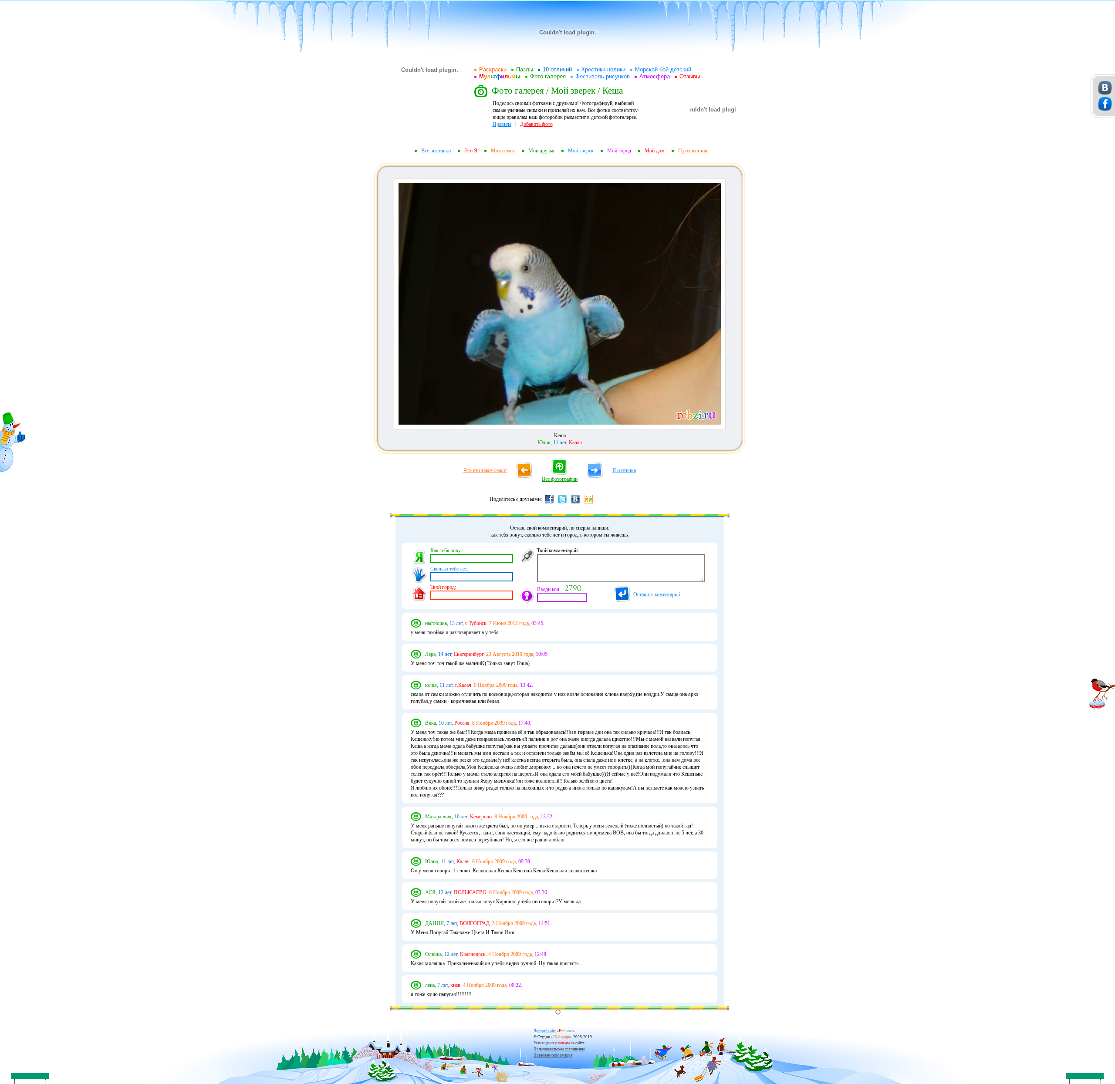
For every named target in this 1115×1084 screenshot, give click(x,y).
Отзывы (689, 76)
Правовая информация (553, 1055)
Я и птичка (624, 470)
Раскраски (493, 69)
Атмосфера (654, 76)
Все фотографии (560, 479)
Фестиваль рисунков (602, 76)
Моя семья (503, 151)
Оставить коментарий (656, 594)
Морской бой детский (663, 69)
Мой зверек (581, 151)
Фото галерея (548, 76)
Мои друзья (541, 151)
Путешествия (692, 151)
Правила (502, 124)
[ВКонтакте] (575, 503)
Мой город (619, 151)
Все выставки (436, 151)
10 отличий (557, 69)
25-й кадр (561, 1037)
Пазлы (524, 69)
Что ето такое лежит (485, 470)
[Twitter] (562, 503)
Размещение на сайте (559, 1043)
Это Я (470, 151)
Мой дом (655, 151)
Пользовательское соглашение (559, 1049)
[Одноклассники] (588, 503)
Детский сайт (545, 1031)
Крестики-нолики (603, 69)
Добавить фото (536, 124)
